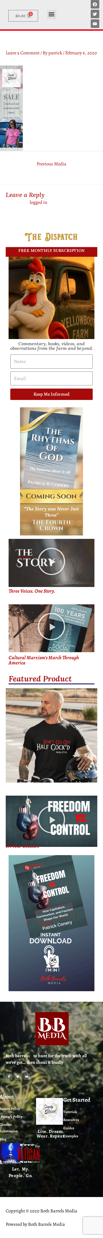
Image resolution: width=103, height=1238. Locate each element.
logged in (38, 202)
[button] (51, 14)
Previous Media (51, 164)
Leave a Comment (22, 53)
